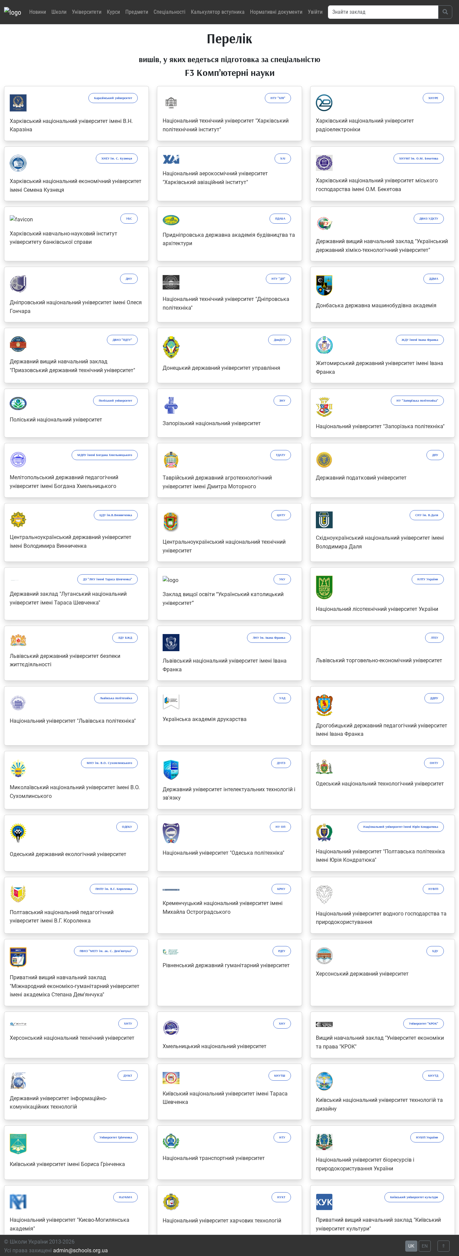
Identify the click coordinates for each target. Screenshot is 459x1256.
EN (425, 1246)
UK (411, 1246)
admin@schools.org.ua (80, 1250)
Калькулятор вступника (218, 12)
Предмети (136, 12)
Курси (113, 12)
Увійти (315, 12)
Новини (37, 12)
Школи (59, 12)
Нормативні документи (276, 12)
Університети (86, 12)
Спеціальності (169, 12)
